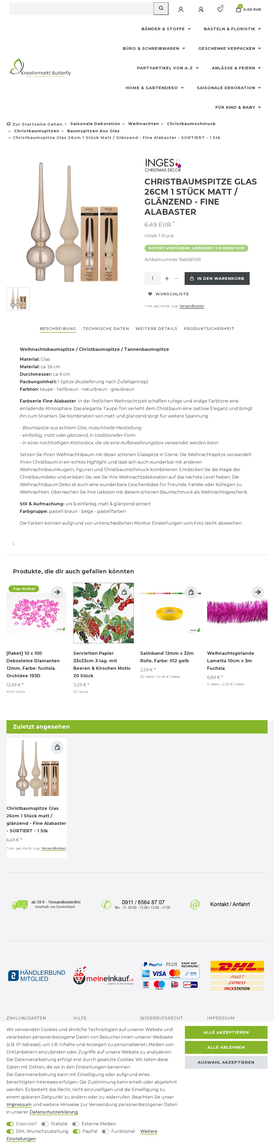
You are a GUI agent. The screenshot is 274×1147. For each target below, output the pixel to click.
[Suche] (161, 8)
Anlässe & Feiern (234, 68)
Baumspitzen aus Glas (93, 131)
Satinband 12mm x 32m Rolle (167, 657)
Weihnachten (143, 123)
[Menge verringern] (176, 278)
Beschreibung (58, 328)
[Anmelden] (181, 9)
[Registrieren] (201, 9)
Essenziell (26, 1123)
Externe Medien (99, 1123)
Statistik (59, 1123)
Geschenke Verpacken (227, 48)
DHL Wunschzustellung (42, 1131)
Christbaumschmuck (191, 123)
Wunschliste (172, 294)
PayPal (89, 1131)
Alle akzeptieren (226, 1032)
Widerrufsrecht (161, 1018)
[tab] (58, 329)
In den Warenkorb (220, 278)
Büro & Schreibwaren (152, 48)
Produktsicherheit (209, 328)
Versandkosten (192, 306)
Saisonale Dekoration (227, 87)
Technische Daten (106, 328)
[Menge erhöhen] (167, 278)
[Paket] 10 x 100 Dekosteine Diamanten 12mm (33, 664)
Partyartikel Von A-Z (165, 68)
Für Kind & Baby (236, 107)
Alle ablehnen (226, 1047)
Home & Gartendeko (152, 87)
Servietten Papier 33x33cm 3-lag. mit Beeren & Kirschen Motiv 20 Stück (102, 664)
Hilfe (80, 1018)
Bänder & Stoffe (164, 29)
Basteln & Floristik (230, 29)
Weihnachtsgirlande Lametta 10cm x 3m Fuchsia (230, 661)
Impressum (221, 1018)
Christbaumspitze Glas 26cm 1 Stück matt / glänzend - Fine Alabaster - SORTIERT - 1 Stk (36, 819)
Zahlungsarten (26, 1018)
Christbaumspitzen (36, 131)
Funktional (123, 1131)
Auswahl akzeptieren (226, 1062)
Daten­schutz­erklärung (53, 1112)
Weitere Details (156, 328)
